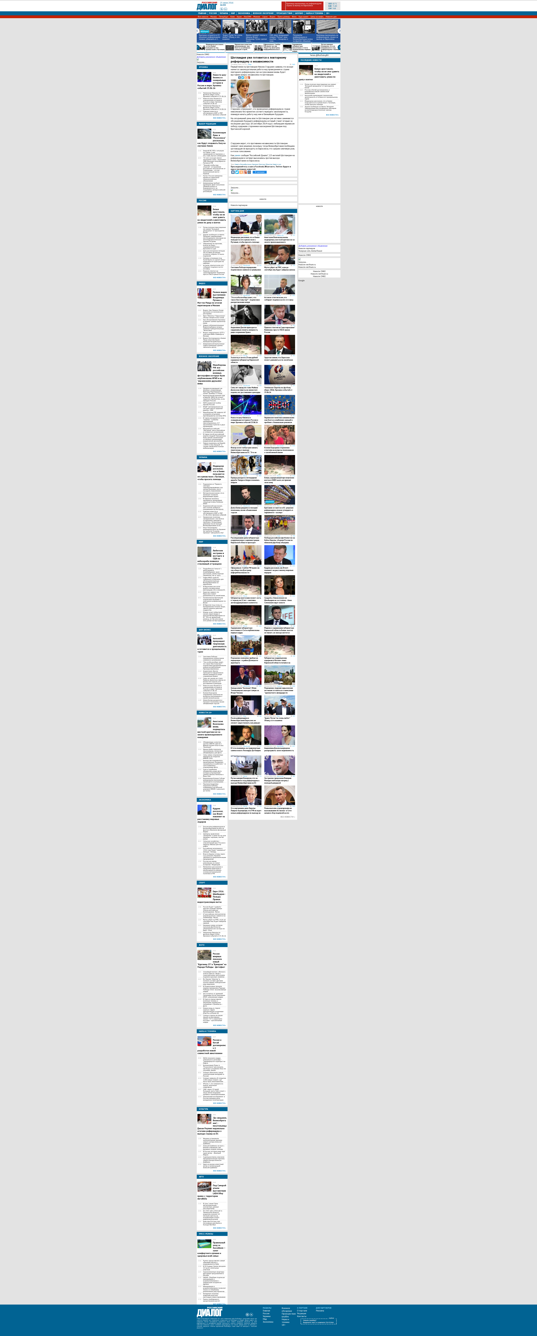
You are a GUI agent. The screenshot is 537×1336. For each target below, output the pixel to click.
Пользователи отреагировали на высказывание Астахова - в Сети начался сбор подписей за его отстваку (278, 812)
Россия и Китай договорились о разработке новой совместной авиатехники (317, 91)
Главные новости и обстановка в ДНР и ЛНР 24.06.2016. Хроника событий (214, 113)
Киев (232, 16)
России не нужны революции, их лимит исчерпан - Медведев (211, 862)
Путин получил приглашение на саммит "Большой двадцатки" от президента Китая (214, 230)
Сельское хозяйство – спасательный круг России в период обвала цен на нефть (214, 843)
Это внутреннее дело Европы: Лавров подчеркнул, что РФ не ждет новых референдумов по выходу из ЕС (246, 812)
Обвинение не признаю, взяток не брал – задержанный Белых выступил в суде (212, 246)
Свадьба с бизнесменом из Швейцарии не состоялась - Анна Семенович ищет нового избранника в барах (278, 601)
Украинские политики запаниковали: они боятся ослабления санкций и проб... (243, 47)
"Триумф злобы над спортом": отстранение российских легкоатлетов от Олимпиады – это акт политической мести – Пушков (214, 169)
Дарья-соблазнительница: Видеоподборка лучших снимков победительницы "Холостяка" (213, 327)
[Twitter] (242, 77)
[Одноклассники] (245, 77)
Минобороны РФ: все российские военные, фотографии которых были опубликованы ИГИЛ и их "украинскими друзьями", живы (211, 374)
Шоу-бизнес (246, 265)
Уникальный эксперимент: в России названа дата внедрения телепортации (214, 1098)
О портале (302, 1310)
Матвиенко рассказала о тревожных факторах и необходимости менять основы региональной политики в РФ (213, 870)
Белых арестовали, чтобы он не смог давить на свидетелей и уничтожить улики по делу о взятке (319, 74)
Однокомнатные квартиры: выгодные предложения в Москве (213, 1273)
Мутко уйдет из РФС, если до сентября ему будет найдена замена (214, 921)
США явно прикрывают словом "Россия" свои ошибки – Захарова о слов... (279, 38)
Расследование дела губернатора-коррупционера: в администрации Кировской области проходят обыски (245, 541)
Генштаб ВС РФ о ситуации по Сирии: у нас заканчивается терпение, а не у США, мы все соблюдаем (214, 153)
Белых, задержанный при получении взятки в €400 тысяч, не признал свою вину (279, 480)
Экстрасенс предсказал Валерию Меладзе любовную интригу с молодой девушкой (277, 780)
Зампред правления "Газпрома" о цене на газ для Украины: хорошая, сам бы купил (214, 836)
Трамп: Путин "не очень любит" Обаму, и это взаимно (232, 37)
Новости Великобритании (243, 164)
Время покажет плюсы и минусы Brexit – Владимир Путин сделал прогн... (256, 38)
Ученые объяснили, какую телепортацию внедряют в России (213, 1074)
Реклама (320, 1310)
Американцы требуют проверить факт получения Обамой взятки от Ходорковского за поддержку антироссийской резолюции (214, 187)
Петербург (223, 16)
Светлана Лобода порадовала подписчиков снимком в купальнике (213, 658)
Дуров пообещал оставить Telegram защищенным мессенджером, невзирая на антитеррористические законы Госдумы (214, 238)
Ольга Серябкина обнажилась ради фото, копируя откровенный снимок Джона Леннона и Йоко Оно (213, 773)
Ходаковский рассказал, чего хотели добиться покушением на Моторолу (213, 507)
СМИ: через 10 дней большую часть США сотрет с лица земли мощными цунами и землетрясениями (214, 1092)
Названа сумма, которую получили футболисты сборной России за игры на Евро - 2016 (214, 927)
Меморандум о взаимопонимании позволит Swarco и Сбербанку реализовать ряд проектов (214, 1289)
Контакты (301, 1316)
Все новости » (219, 118)
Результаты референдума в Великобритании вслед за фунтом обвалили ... (303, 38)
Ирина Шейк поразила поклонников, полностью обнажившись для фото (213, 751)
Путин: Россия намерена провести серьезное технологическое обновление (212, 178)
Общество (268, 164)
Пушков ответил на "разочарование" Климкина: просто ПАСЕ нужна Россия (214, 272)
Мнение (256, 16)
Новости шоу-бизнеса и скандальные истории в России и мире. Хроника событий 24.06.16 (212, 101)
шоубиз (299, 13)
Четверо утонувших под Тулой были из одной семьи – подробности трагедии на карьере (214, 260)
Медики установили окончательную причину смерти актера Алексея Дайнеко (212, 1141)
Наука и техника (314, 13)
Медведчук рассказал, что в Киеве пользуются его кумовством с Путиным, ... (215, 48)
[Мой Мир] (249, 172)
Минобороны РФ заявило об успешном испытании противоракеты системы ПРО (214, 414)
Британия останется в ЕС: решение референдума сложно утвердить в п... (209, 37)
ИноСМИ (247, 16)
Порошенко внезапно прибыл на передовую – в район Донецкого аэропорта (244, 660)
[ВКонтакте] (239, 77)
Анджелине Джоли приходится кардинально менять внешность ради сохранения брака (213, 673)
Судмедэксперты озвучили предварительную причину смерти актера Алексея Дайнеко (214, 1159)
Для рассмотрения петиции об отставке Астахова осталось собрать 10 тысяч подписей (214, 253)
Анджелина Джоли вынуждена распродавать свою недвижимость (279, 749)
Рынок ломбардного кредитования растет (211, 1300)
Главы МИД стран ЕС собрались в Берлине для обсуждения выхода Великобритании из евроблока (213, 581)
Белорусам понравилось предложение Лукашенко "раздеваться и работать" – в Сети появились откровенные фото (214, 764)
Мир (233, 13)
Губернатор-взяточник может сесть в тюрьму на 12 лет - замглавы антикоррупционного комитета (246, 600)
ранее (237, 155)
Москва (213, 16)
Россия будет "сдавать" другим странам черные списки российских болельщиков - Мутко (212, 909)
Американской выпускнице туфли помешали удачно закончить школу (213, 345)
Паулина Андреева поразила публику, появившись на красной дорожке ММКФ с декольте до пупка (214, 787)
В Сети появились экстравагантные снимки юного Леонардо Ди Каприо (246, 749)
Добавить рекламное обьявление (211, 57)
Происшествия (284, 13)
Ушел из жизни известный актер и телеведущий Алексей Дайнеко (213, 1165)
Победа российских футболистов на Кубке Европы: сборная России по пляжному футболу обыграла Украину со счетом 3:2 (279, 541)
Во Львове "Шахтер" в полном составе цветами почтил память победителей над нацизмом (214, 981)
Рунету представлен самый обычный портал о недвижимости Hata (214, 1262)
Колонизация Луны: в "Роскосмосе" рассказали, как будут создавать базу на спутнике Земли (214, 1067)
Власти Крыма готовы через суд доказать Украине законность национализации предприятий (214, 856)
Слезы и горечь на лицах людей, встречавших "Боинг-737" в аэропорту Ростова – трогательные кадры (213, 1019)
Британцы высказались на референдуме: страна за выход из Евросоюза (304, 4)
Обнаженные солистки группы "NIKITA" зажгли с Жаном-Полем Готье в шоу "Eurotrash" (213, 744)
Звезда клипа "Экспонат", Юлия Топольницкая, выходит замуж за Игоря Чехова (245, 690)
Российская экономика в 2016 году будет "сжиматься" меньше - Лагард (214, 850)
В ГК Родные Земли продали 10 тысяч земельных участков (214, 1267)
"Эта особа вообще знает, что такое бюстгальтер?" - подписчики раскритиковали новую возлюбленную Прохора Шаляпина (214, 665)
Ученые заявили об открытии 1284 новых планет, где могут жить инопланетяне (214, 1079)
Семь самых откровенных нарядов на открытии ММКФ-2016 (213, 756)
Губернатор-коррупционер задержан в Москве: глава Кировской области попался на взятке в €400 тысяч (277, 661)
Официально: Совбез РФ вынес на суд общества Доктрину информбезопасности (245, 570)
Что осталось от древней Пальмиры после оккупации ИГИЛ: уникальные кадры (214, 995)
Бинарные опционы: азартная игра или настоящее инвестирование (214, 1295)
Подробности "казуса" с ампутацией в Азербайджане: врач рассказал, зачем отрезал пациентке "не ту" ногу (213, 572)
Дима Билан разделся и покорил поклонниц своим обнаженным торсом (213, 701)
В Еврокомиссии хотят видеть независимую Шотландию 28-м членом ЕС (214, 588)
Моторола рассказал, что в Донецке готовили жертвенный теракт (213, 494)
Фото (294, 16)
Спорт (278, 265)
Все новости (203, 16)
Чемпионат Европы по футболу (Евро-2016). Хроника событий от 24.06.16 (214, 107)
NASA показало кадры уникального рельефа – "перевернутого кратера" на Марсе (214, 1060)
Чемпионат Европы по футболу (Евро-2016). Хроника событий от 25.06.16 (214, 94)
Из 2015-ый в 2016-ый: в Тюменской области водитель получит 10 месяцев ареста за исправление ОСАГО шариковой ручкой (212, 1215)
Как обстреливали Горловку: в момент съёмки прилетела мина (214, 321)
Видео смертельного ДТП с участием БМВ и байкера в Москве (214, 334)
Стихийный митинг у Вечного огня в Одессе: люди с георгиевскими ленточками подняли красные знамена (214, 974)
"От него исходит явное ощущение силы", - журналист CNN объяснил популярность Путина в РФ (214, 160)
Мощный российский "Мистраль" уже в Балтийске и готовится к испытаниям (214, 430)
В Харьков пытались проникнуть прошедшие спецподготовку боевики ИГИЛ (213, 501)
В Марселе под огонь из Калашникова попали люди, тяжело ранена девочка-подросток (214, 607)
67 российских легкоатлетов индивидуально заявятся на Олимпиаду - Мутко (214, 915)
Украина (224, 13)
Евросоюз (255, 164)
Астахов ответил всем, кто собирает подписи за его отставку (213, 267)
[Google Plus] (249, 77)
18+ (328, 13)
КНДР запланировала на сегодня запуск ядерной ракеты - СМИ (213, 408)
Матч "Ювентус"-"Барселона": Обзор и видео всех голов (214, 316)
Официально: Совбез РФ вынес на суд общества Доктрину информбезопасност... (272, 47)
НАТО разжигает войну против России (212, 403)
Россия (213, 13)
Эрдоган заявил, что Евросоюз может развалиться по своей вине (214, 593)
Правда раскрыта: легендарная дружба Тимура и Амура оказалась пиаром (245, 480)
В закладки (259, 172)
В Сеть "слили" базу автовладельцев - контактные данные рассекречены (211, 1206)
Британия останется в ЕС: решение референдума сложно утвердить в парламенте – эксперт (278, 510)
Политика (262, 164)
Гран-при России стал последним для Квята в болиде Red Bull (212, 1223)
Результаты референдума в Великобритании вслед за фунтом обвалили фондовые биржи (214, 829)
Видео (272, 16)
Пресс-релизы (284, 16)
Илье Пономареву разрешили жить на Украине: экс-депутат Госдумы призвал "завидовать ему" (214, 530)
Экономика (244, 13)
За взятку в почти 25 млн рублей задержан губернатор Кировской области (245, 359)
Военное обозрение (263, 13)
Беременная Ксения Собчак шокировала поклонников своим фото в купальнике (214, 780)
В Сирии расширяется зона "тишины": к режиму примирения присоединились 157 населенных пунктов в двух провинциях (214, 422)
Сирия (265, 16)
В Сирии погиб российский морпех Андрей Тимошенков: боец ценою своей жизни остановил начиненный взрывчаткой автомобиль (214, 437)
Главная (202, 13)
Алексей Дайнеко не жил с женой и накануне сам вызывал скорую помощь (213, 1147)
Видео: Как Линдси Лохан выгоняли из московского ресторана (213, 311)
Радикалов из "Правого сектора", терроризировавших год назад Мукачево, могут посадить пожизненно (213, 487)
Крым (239, 16)
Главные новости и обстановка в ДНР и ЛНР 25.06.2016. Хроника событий (214, 513)
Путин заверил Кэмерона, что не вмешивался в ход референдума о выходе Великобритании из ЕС (245, 780)
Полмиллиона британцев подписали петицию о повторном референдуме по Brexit (214, 600)
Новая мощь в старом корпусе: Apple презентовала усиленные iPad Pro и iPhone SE (213, 1010)
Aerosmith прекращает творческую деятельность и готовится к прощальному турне (321, 97)
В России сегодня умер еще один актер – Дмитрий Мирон (214, 1153)
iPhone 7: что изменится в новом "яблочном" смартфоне (213, 1085)
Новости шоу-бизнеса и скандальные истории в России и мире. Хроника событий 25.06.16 (212, 688)
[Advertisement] (281, 93)
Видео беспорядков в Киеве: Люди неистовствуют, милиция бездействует (214, 339)
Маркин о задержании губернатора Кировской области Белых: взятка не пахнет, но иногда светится (279, 630)
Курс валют (303, 16)
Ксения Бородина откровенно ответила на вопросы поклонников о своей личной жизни (212, 695)
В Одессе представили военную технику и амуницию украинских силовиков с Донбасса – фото (212, 1002)
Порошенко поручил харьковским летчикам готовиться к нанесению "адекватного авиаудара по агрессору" (278, 691)
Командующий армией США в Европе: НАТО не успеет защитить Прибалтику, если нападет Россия (214, 398)
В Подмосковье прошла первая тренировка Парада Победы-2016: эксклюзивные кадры (214, 989)
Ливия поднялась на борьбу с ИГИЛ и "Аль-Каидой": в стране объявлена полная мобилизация (214, 445)
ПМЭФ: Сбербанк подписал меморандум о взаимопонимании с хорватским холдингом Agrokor (214, 1281)
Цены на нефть (317, 16)
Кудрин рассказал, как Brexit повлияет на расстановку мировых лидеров (278, 570)
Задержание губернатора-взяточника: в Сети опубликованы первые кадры (301, 48)
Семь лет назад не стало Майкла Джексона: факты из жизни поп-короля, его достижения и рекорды (214, 681)
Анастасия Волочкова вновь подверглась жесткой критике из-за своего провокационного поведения (279, 241)
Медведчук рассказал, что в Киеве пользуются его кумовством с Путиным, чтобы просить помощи (245, 239)
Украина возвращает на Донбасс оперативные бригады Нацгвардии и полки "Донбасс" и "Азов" (213, 391)
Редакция (301, 1313)
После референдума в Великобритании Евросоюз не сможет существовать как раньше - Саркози (246, 721)
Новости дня (331, 16)
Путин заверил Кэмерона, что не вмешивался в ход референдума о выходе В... (330, 48)
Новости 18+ (280, 235)
